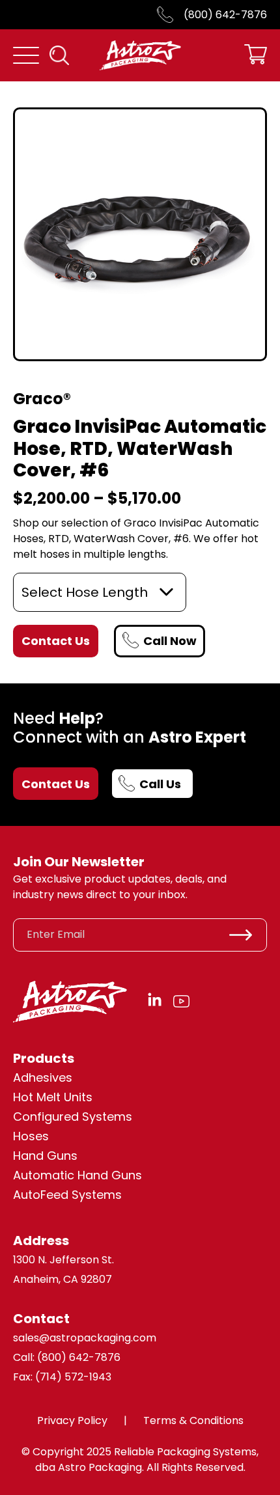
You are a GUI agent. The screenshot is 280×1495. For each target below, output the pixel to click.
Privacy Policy (72, 1420)
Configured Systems (72, 1116)
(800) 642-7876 (225, 14)
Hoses (31, 1136)
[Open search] (59, 55)
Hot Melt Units (52, 1097)
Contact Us (55, 784)
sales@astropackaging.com (84, 1337)
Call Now (170, 641)
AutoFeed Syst (54, 1194)
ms (113, 1194)
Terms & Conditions (193, 1420)
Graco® (42, 398)
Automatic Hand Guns (77, 1175)
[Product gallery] (140, 234)
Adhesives (42, 1077)
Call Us (160, 784)
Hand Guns (45, 1155)
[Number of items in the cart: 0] (255, 55)
